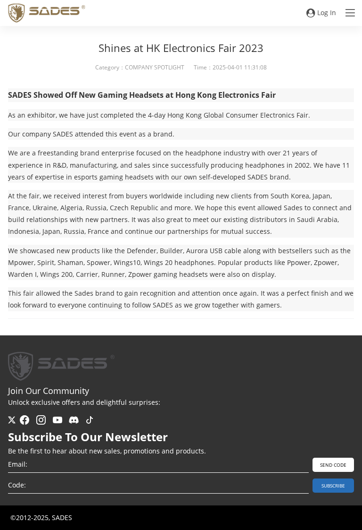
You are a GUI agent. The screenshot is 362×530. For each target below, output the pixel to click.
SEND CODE (333, 465)
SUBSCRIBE (333, 485)
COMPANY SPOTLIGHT (154, 67)
